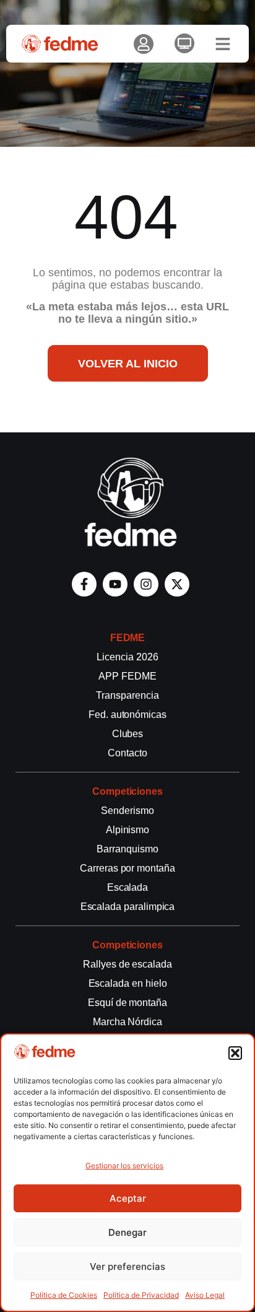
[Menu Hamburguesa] (223, 44)
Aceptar (128, 1198)
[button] (235, 1053)
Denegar (127, 1232)
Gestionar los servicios (124, 1165)
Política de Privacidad (141, 1295)
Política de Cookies (63, 1295)
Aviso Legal (205, 1295)
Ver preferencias (127, 1266)
